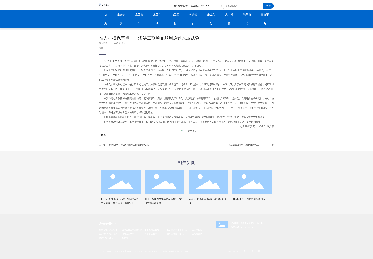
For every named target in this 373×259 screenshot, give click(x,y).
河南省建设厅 (151, 233)
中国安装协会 (196, 229)
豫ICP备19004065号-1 (237, 251)
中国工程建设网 (152, 229)
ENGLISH (205, 6)
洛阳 (155, 251)
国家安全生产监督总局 (132, 229)
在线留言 (195, 6)
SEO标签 (163, 251)
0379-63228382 (247, 227)
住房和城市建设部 (107, 238)
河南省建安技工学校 (108, 229)
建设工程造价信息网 (176, 233)
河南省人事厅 (128, 233)
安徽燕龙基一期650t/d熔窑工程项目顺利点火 (129, 145)
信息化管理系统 (181, 6)
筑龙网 (125, 238)
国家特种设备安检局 (108, 233)
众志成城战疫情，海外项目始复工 (244, 145)
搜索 (268, 6)
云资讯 (186, 251)
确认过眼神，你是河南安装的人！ (249, 199)
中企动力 (149, 251)
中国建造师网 (196, 233)
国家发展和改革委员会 (177, 229)
